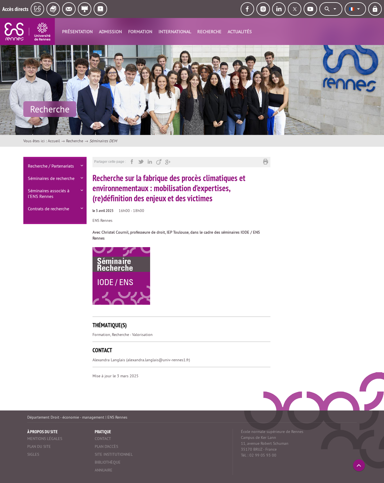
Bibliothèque (108, 462)
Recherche (209, 31)
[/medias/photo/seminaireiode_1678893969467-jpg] (121, 275)
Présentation (77, 31)
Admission (110, 31)
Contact (103, 438)
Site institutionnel (114, 454)
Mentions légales (44, 438)
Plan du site (39, 446)
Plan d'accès (106, 446)
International (175, 31)
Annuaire (103, 470)
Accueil (54, 140)
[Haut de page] (359, 465)
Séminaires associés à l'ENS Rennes (48, 193)
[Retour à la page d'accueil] (27, 31)
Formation (140, 31)
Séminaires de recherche (51, 178)
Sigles (33, 454)
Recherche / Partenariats (51, 166)
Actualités (240, 31)
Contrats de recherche (48, 208)
